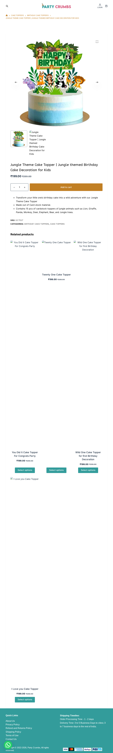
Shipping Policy (13, 732)
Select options (25, 470)
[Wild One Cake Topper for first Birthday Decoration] (88, 344)
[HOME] (7, 15)
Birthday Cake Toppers (36, 224)
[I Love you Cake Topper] (24, 580)
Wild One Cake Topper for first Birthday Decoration (88, 456)
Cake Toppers (57, 224)
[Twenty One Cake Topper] (56, 255)
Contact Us (11, 739)
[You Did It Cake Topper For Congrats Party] (24, 344)
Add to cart (66, 187)
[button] (8, 745)
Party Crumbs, (34, 747)
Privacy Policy (13, 724)
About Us (10, 721)
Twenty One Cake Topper (56, 274)
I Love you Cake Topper (24, 689)
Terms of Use (12, 735)
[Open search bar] (7, 6)
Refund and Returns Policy (19, 728)
